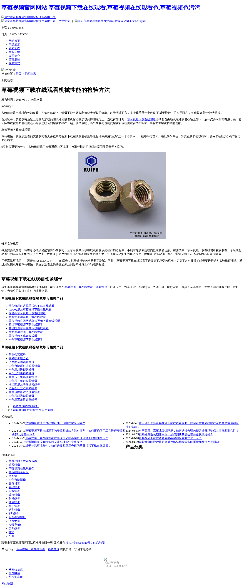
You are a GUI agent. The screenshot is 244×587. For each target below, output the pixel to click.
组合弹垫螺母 (17, 517)
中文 (67, 21)
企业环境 (14, 52)
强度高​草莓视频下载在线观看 (27, 313)
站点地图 (99, 542)
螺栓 (11, 532)
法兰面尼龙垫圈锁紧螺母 (24, 384)
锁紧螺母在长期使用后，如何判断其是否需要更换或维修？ (176, 434)
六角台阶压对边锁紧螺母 (24, 365)
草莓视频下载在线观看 (141, 119)
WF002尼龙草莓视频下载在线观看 (30, 309)
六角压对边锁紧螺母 (21, 369)
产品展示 (14, 44)
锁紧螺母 (101, 287)
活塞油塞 (14, 521)
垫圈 (11, 536)
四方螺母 (14, 491)
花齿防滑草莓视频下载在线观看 (29, 328)
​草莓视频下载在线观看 (23, 335)
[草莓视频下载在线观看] (122, 238)
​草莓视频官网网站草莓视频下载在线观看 (34, 320)
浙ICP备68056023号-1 (79, 542)
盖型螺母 (14, 528)
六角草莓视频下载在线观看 (26, 339)
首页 (18, 73)
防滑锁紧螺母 (17, 354)
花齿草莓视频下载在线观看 (26, 324)
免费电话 (14, 573)
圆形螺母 (14, 506)
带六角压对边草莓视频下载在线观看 (31, 305)
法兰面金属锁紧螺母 (21, 362)
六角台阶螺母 (17, 479)
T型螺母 (14, 513)
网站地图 (7, 583)
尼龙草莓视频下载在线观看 (26, 332)
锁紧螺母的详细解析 (26, 406)
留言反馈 (14, 59)
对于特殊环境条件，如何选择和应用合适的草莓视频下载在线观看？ (68, 445)
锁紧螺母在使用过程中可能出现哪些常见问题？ (55, 423)
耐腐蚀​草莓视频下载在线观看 (27, 317)
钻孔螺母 (14, 509)
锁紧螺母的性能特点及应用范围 (33, 409)
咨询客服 (17, 576)
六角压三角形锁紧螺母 (23, 377)
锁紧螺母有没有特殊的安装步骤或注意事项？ (54, 441)
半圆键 (13, 476)
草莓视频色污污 (19, 472)
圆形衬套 (14, 483)
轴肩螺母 (14, 502)
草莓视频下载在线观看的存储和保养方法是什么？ (170, 438)
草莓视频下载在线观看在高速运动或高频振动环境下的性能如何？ (66, 438)
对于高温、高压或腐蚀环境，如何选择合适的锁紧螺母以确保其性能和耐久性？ (189, 430)
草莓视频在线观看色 (21, 468)
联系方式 (14, 63)
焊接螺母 (14, 494)
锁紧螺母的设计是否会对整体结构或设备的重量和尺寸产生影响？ (180, 441)
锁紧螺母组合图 (19, 358)
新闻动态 (14, 48)
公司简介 (14, 55)
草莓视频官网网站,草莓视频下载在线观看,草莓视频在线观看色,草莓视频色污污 (100, 7)
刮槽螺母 (14, 498)
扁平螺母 (14, 487)
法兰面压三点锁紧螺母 (23, 388)
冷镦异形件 (16, 524)
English (142, 21)
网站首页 (14, 40)
